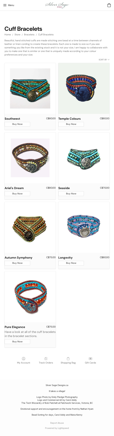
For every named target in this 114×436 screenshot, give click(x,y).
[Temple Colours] (83, 88)
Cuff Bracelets (46, 34)
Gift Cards (90, 362)
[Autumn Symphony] (30, 227)
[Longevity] (83, 227)
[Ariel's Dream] (30, 157)
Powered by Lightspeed (57, 428)
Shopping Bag (68, 362)
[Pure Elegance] (30, 296)
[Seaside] (83, 157)
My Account (23, 362)
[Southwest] (30, 88)
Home (7, 34)
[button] (57, 5)
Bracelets (29, 34)
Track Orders (46, 362)
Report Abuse (57, 423)
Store (17, 34)
